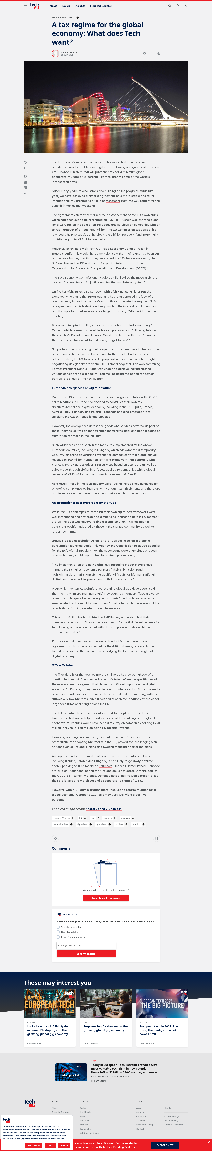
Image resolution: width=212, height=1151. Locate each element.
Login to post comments (106, 898)
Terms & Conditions (173, 1124)
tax (92, 818)
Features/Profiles (62, 818)
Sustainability (86, 1129)
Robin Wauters (98, 1080)
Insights (80, 6)
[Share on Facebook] (25, 176)
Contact (140, 1129)
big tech (108, 818)
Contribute (141, 1116)
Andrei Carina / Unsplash (104, 809)
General (31, 1022)
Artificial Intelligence (90, 1133)
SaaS (82, 1116)
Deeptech (84, 1120)
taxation (136, 824)
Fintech (87, 1022)
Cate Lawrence (34, 1043)
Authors (140, 1112)
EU (80, 818)
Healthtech (85, 1112)
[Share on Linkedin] (25, 187)
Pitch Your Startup (145, 1124)
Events (167, 1108)
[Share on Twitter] (25, 182)
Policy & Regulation (63, 17)
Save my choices (86, 953)
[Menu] (25, 6)
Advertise (140, 1120)
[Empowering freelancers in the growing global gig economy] (106, 1003)
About (139, 1108)
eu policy (125, 818)
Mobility (84, 1124)
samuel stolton (61, 824)
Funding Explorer (101, 6)
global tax (101, 824)
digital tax (82, 824)
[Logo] (36, 6)
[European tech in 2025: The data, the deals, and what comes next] (162, 1003)
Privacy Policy (171, 1120)
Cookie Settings (171, 1116)
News (53, 6)
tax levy (119, 824)
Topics (66, 6)
